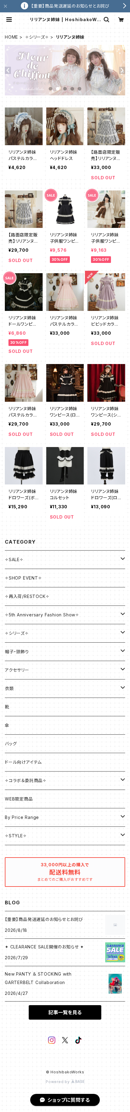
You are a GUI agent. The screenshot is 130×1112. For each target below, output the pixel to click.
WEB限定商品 (19, 798)
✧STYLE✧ (16, 835)
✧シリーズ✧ (37, 37)
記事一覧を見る (65, 1012)
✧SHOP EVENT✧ (23, 577)
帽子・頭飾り (17, 651)
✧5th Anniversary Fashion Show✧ (42, 614)
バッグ (11, 743)
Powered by (58, 1081)
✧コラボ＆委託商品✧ (26, 780)
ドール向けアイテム (23, 762)
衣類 (9, 688)
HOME (11, 37)
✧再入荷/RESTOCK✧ (27, 596)
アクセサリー (17, 670)
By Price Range (22, 817)
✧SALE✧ (14, 559)
